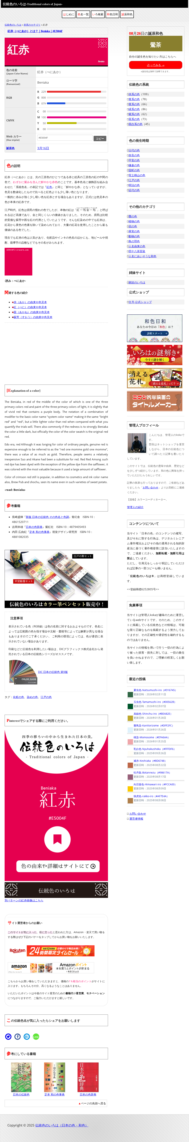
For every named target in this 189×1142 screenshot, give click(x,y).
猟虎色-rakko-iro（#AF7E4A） (148, 798)
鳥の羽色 (134, 241)
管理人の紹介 (135, 507)
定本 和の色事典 (39, 532)
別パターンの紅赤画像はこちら (24, 900)
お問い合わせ (150, 487)
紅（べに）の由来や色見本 (30, 307)
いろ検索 (97, 14)
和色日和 (112, 14)
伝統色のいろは (32, 3)
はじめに (68, 14)
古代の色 (134, 150)
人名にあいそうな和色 (142, 256)
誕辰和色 (127, 14)
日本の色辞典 (34, 527)
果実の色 (134, 231)
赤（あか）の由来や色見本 (30, 302)
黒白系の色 (135, 124)
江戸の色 (46, 697)
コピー (100, 138)
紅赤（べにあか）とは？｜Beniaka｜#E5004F (35, 31)
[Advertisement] (56, 351)
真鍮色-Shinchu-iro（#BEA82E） (150, 715)
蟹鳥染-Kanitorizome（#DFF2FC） (150, 727)
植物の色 (134, 221)
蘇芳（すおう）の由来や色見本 (33, 317)
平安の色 (134, 160)
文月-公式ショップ (140, 302)
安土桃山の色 (137, 175)
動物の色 (134, 236)
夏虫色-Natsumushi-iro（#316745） (152, 692)
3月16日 (43, 148)
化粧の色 (18, 697)
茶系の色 (134, 119)
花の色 (133, 226)
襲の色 (133, 216)
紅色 (49, 187)
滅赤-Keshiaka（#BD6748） (147, 762)
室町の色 (134, 170)
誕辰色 (10, 148)
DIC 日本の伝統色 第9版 (53, 672)
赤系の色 (134, 94)
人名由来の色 (137, 246)
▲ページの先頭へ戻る (92, 1103)
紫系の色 (134, 114)
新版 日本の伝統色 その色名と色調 (47, 517)
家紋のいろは (137, 282)
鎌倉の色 (134, 165)
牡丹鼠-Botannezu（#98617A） (149, 774)
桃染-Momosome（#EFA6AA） (148, 739)
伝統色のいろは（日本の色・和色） (61, 1125)
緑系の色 (134, 109)
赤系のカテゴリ (32, 24)
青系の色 (134, 99)
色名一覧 (83, 14)
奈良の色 (134, 155)
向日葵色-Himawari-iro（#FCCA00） (152, 786)
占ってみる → (155, 65)
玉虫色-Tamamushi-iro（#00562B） (152, 703)
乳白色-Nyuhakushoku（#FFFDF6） (151, 751)
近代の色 (134, 190)
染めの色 (32, 697)
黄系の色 (134, 104)
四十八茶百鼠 (137, 251)
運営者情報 (136, 818)
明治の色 (134, 185)
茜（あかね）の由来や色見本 (32, 312)
